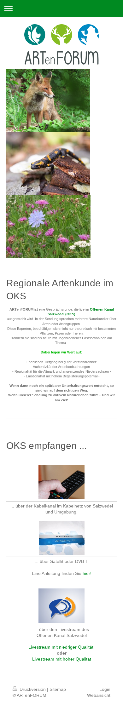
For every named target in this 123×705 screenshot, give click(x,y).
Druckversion (32, 689)
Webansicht (98, 695)
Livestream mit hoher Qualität (61, 659)
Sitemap (58, 689)
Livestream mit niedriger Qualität (60, 647)
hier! (87, 573)
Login (104, 689)
